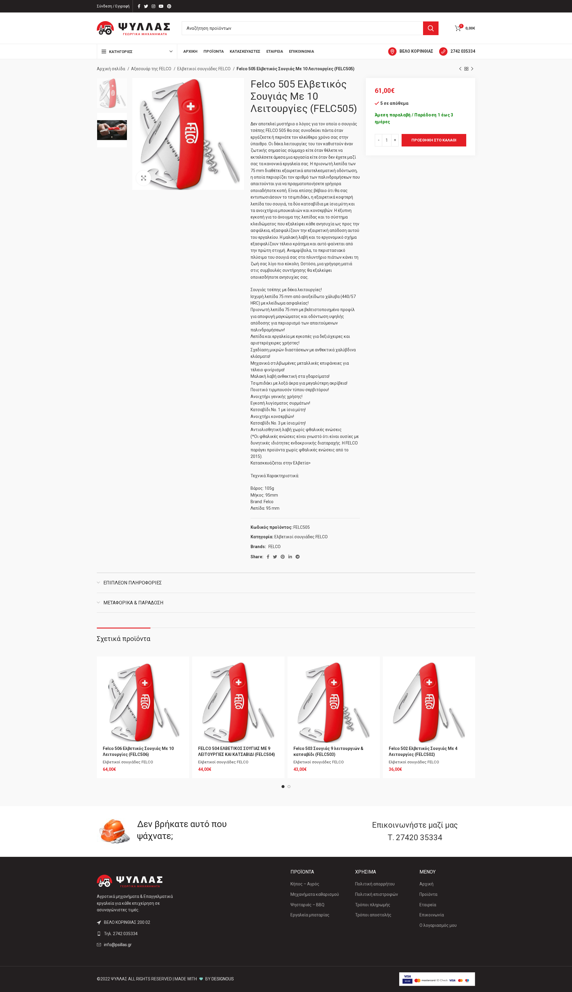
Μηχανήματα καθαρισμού (314, 894)
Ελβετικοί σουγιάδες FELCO (204, 68)
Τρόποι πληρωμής (372, 904)
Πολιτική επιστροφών (376, 894)
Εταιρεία (427, 904)
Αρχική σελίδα (111, 68)
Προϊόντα (428, 894)
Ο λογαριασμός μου (438, 925)
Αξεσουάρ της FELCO (151, 68)
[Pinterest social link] (169, 6)
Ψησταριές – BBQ (307, 904)
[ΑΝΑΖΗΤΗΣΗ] (431, 28)
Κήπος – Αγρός (304, 884)
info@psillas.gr (118, 944)
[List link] (141, 933)
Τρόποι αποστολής (373, 915)
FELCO (274, 546)
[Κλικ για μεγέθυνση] (143, 178)
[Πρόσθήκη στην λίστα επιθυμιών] (178, 672)
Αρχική (426, 884)
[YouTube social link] (161, 6)
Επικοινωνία (431, 915)
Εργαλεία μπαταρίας (309, 915)
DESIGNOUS (223, 979)
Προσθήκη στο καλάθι (433, 140)
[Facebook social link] (139, 6)
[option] (112, 93)
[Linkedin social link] (290, 557)
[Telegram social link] (297, 557)
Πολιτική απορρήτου (375, 884)
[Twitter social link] (146, 6)
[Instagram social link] (153, 6)
